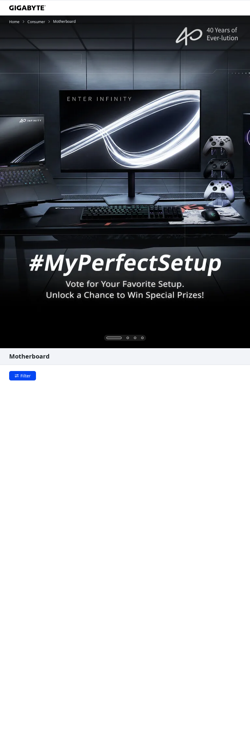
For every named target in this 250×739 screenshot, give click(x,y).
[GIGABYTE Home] (27, 7)
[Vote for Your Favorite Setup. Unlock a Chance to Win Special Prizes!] (125, 182)
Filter (25, 376)
